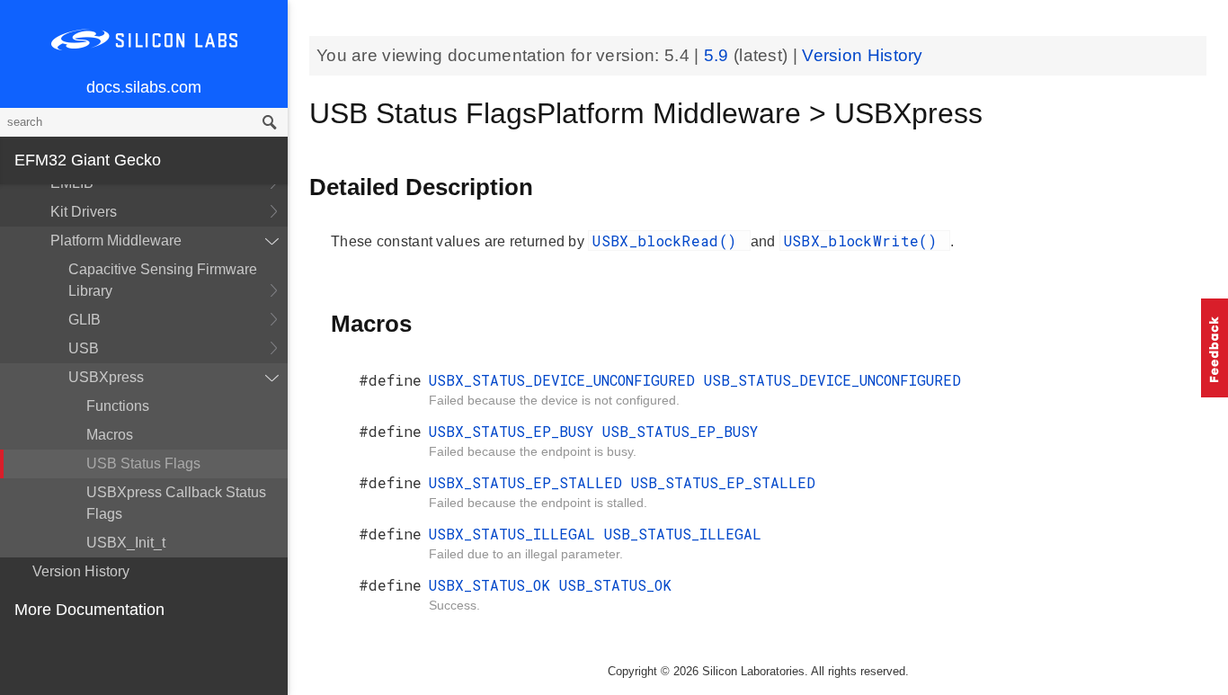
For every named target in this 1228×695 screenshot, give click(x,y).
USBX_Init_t (125, 542)
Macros (109, 434)
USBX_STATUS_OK (494, 584)
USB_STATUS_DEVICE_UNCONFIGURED (832, 379)
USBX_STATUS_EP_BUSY (515, 431)
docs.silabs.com (143, 87)
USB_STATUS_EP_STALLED (723, 482)
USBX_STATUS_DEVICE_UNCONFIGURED (566, 379)
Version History (80, 571)
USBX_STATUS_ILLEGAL (516, 533)
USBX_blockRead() (668, 240)
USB (83, 348)
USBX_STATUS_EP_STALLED (530, 482)
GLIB (84, 319)
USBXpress (106, 377)
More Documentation (89, 610)
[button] (1214, 347)
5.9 (719, 55)
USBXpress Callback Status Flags (176, 503)
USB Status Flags (143, 463)
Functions (117, 406)
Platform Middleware (116, 240)
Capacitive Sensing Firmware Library (162, 280)
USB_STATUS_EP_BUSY (680, 431)
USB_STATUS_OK (615, 584)
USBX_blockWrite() (865, 240)
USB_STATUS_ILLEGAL (682, 533)
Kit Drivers (83, 211)
